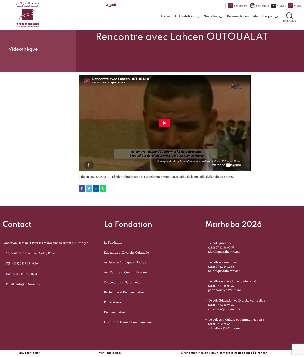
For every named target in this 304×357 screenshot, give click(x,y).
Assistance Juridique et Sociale (125, 262)
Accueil (165, 16)
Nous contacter (29, 353)
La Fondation (184, 16)
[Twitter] (89, 188)
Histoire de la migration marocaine (128, 322)
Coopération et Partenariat (122, 282)
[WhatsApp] (103, 188)
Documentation (238, 16)
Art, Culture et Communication (125, 272)
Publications (112, 302)
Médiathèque (262, 16)
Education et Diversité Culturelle (126, 253)
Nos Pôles (210, 16)
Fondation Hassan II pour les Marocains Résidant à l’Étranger (225, 353)
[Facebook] (82, 188)
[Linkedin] (96, 188)
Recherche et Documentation (124, 292)
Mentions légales (110, 353)
